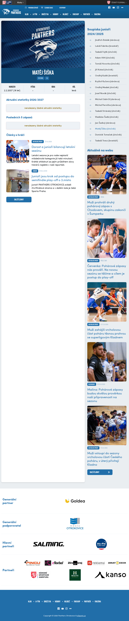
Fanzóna (97, 14)
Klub (26, 14)
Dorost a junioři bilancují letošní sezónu (53, 148)
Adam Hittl (105, 57)
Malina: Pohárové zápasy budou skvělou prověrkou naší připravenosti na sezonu (105, 395)
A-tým (35, 14)
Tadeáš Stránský (107, 110)
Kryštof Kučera (107, 81)
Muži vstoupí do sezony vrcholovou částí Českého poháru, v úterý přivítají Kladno (104, 458)
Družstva (45, 14)
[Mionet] (75, 501)
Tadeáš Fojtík (106, 51)
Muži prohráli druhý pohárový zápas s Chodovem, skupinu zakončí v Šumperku (106, 207)
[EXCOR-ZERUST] (117, 563)
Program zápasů (33, 8)
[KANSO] (110, 575)
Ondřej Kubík (106, 75)
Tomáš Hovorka (107, 63)
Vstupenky (62, 8)
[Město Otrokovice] (75, 524)
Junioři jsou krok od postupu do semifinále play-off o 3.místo (53, 178)
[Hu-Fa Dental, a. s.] (101, 544)
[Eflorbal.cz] (54, 563)
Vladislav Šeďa (106, 116)
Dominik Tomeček (108, 134)
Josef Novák (105, 93)
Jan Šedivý (105, 122)
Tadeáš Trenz (106, 140)
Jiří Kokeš (104, 69)
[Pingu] (33, 563)
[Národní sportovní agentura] (40, 575)
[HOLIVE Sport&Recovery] (75, 575)
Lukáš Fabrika (106, 45)
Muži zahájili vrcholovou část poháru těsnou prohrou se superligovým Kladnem (106, 333)
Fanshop (76, 14)
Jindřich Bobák (107, 39)
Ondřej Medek (106, 87)
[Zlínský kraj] (75, 563)
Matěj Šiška (105, 128)
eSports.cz (81, 615)
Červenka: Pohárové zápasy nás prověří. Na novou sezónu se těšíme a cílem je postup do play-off (106, 271)
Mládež (65, 14)
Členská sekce (49, 8)
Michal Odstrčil (107, 99)
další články (19, 199)
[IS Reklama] (96, 563)
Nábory (55, 14)
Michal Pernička (108, 104)
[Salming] (49, 544)
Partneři (86, 14)
